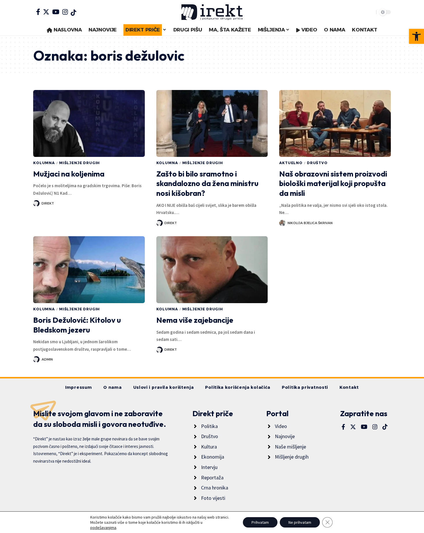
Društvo (317, 163)
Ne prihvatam (299, 522)
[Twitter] (46, 12)
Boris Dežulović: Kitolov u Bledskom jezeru (77, 325)
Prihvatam (260, 522)
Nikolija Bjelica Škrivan (310, 223)
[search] (370, 12)
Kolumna (44, 163)
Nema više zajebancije (194, 320)
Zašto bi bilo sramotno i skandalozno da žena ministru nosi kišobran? (207, 183)
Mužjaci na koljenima (68, 174)
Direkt (48, 203)
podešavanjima (103, 527)
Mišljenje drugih (79, 163)
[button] (416, 36)
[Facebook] (38, 12)
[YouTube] (56, 12)
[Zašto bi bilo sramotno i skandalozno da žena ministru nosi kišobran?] (212, 123)
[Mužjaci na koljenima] (89, 123)
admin (47, 359)
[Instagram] (65, 12)
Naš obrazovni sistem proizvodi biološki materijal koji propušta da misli (333, 183)
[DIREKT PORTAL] (212, 12)
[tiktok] (73, 13)
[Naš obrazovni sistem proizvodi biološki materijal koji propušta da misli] (335, 123)
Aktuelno (291, 163)
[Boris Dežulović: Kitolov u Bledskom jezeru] (89, 269)
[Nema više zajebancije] (212, 269)
